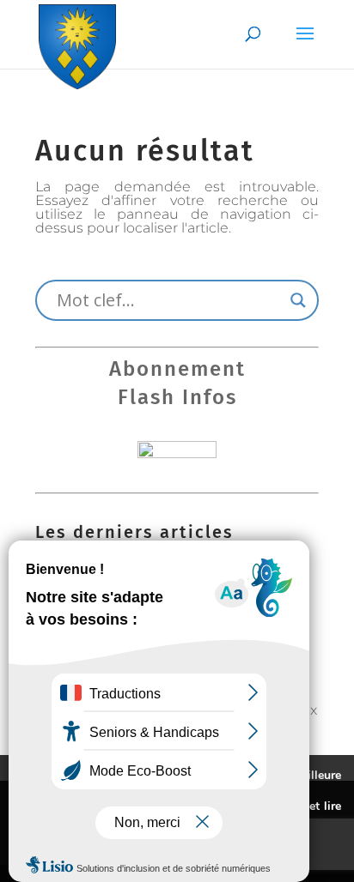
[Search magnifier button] (298, 300)
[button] (305, 45)
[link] (77, 43)
